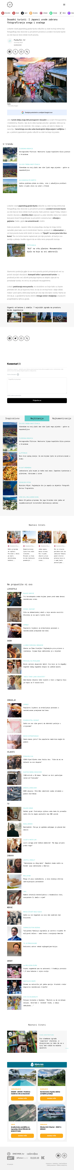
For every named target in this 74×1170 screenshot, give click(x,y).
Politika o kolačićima (62, 1165)
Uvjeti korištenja (63, 1163)
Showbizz (35, 13)
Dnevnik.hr (7, 13)
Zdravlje (55, 13)
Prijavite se (37, 400)
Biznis (64, 13)
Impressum (49, 1163)
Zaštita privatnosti (51, 1165)
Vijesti (17, 13)
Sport (26, 13)
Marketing (55, 1163)
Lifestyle (45, 13)
